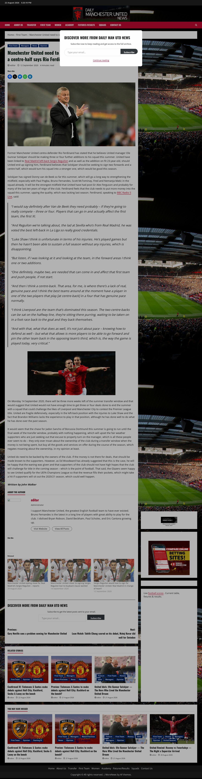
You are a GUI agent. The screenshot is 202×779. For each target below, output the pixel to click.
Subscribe (129, 52)
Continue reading (101, 60)
